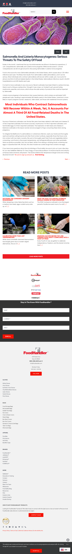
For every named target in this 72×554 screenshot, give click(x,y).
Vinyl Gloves (6, 385)
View (67, 544)
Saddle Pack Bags (7, 410)
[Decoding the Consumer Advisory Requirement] (19, 186)
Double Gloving (7, 499)
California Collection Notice (25, 530)
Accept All (36, 551)
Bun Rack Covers (7, 419)
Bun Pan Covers (7, 421)
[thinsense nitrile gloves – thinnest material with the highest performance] (36, 290)
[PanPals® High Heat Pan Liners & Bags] (36, 293)
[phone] (25, 527)
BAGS (4, 403)
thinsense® (6, 459)
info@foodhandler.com (29, 3)
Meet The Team (7, 484)
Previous (7, 159)
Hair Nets (5, 440)
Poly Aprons (6, 438)
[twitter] (6, 527)
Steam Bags (6, 417)
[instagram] (13, 527)
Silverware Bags (7, 428)
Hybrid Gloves (6, 394)
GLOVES (5, 380)
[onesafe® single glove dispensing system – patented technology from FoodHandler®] (36, 285)
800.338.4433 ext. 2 (31, 5)
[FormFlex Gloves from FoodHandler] (36, 297)
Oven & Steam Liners (8, 415)
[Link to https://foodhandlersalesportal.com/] (68, 539)
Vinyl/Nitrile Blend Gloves (9, 390)
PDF (66, 52)
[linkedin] (16, 527)
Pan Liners (5, 413)
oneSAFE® (5, 457)
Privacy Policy (6, 530)
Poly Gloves (6, 396)
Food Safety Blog (7, 488)
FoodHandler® (6, 453)
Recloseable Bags (7, 408)
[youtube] (9, 527)
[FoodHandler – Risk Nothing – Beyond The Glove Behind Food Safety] (36, 348)
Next (66, 159)
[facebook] (3, 527)
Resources (6, 491)
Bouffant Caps (6, 442)
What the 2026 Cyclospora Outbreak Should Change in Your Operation (51, 199)
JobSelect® (6, 455)
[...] (7, 206)
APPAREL (5, 433)
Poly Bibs (5, 436)
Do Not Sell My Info (38, 530)
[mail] (22, 527)
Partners (5, 480)
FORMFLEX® (6, 463)
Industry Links (6, 495)
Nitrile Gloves (6, 383)
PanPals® (5, 461)
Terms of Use (14, 530)
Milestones (6, 486)
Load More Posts (36, 256)
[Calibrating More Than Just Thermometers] (19, 224)
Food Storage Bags (8, 406)
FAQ (4, 493)
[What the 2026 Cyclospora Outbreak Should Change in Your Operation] (53, 186)
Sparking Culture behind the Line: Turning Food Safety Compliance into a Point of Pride (53, 237)
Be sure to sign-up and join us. (25, 155)
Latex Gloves (6, 392)
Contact (5, 478)
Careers (5, 482)
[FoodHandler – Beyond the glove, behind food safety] (36, 273)
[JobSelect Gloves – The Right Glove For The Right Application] (36, 278)
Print (57, 52)
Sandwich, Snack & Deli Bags (10, 423)
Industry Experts (7, 497)
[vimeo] (19, 527)
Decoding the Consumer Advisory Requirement (16, 199)
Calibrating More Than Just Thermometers (13, 236)
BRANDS (5, 449)
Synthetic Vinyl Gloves (9, 387)
